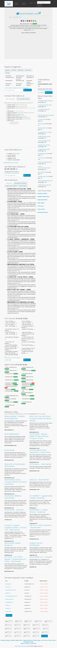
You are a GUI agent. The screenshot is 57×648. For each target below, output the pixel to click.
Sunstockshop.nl (42, 172)
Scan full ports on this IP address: (12, 357)
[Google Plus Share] (23, 20)
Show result (28, 90)
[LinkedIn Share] (27, 20)
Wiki (8, 73)
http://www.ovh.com (19, 114)
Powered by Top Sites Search (22, 646)
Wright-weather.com (43, 136)
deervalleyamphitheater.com (11, 596)
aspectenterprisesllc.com (10, 590)
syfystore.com (8, 611)
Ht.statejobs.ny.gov (43, 109)
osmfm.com (7, 605)
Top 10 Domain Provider (23, 99)
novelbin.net (8, 608)
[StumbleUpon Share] (31, 20)
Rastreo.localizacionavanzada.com (46, 115)
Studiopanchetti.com (43, 149)
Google (21, 70)
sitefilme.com (8, 593)
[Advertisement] (28, 44)
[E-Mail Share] (35, 20)
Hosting (31, 3)
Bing (8, 70)
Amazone (29, 70)
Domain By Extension (24, 3)
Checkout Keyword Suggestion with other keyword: (17, 88)
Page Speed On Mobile (11, 186)
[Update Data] (23, 96)
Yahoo (14, 70)
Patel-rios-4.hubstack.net (45, 162)
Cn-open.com (42, 119)
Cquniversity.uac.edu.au (44, 185)
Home (10, 17)
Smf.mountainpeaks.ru (44, 140)
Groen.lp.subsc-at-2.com (44, 132)
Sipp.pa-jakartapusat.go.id (45, 180)
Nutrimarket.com (17, 17)
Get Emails (49, 92)
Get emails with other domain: (45, 90)
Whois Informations (10, 99)
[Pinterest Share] (29, 20)
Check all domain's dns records (10, 162)
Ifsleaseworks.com (43, 176)
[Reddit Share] (33, 20)
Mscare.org (41, 123)
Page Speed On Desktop (20, 183)
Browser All (9, 615)
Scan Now (27, 175)
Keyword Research (16, 3)
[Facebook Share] (21, 20)
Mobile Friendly (22, 186)
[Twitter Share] (25, 20)
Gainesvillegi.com (43, 153)
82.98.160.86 (16, 153)
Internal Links (9, 183)
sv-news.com (8, 587)
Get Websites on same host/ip (12, 173)
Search (39, 5)
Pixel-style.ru (42, 157)
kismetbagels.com (9, 602)
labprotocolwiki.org (9, 599)
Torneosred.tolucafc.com (44, 105)
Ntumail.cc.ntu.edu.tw (44, 145)
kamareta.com (8, 584)
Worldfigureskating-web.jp (45, 100)
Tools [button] (35, 3)
